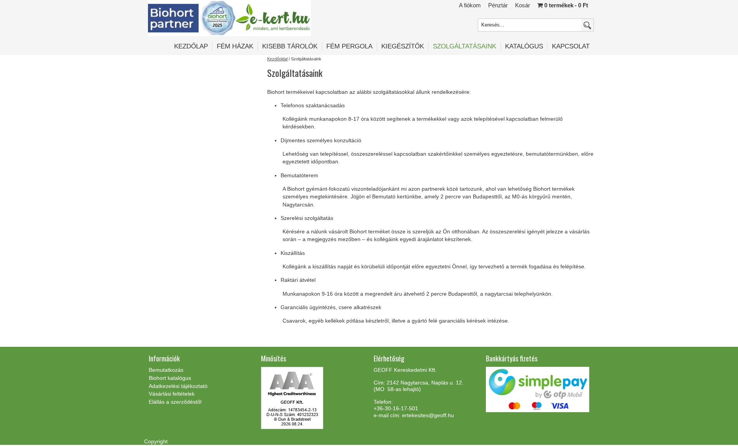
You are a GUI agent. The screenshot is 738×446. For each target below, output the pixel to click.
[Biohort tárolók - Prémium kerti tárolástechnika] (229, 18)
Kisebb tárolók (289, 46)
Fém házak (235, 46)
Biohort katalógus (170, 378)
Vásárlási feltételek (171, 394)
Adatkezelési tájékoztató (178, 386)
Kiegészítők (402, 46)
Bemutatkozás (166, 370)
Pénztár (498, 5)
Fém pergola (349, 46)
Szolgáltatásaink (464, 46)
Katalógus (524, 46)
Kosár (522, 5)
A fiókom (470, 5)
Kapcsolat (571, 46)
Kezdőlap (191, 46)
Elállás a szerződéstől (175, 402)
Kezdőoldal (277, 59)
